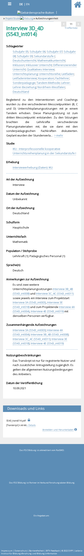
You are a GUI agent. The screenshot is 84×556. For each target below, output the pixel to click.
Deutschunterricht (24, 60)
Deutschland (21, 92)
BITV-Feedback (53, 550)
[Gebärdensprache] (35, 13)
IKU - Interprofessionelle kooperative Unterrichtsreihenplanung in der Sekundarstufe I (44, 151)
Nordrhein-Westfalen (51, 87)
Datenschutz (20, 550)
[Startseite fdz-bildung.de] (77, 6)
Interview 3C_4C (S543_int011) (55, 293)
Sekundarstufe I (44, 56)
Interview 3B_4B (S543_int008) (49, 334)
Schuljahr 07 (54, 51)
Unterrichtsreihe (49, 74)
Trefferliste (71, 27)
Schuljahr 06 (37, 51)
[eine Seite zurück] (63, 24)
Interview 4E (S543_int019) (47, 311)
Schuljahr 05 (20, 51)
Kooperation (46, 78)
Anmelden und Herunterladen (58, 429)
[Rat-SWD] (42, 466)
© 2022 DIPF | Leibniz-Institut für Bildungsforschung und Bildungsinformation (42, 552)
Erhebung (28, 18)
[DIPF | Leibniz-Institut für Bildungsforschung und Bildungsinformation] (41, 532)
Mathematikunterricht (51, 60)
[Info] (76, 429)
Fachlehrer (62, 78)
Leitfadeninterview (25, 78)
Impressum (6, 550)
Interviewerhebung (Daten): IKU (33, 167)
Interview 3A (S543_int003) (29, 302)
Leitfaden (68, 74)
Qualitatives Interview (40, 69)
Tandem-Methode (48, 83)
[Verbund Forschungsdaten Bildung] (42, 499)
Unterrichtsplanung (25, 74)
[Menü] (9, 4)
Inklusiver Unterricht (39, 65)
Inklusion (19, 65)
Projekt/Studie (12, 18)
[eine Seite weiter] (78, 24)
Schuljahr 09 (25, 56)
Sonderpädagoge (24, 83)
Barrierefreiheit (36, 550)
